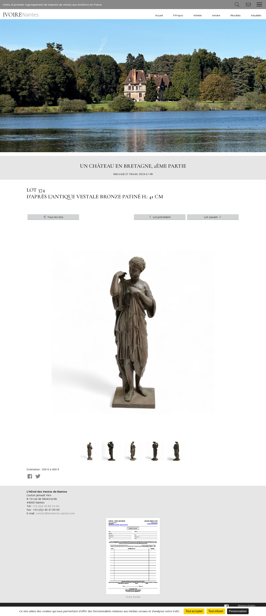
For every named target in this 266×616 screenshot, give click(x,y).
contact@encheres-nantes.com (55, 513)
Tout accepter (194, 611)
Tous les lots (55, 217)
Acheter (197, 15)
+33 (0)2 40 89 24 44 (46, 506)
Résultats (236, 15)
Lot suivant (211, 217)
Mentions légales (246, 605)
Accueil (159, 15)
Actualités (256, 15)
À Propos (178, 15)
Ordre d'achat (133, 596)
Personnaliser (238, 611)
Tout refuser (215, 611)
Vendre (216, 15)
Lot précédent (161, 217)
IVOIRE (21, 14)
